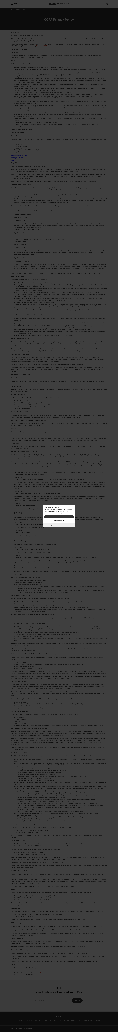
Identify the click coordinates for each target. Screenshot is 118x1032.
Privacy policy (48, 525)
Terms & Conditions (57, 525)
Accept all (59, 516)
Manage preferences (59, 520)
